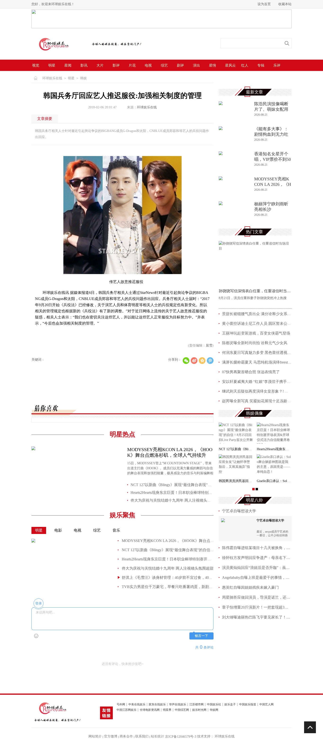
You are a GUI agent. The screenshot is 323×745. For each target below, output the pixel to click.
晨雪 (209, 345)
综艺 (164, 65)
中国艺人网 (266, 704)
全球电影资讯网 (150, 709)
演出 (196, 65)
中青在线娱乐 (136, 704)
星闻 (67, 65)
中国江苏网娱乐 (126, 709)
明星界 (167, 709)
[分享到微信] (186, 360)
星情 (212, 65)
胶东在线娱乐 (157, 704)
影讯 (83, 65)
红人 (244, 65)
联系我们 (141, 736)
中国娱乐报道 (247, 704)
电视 (148, 65)
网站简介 (95, 736)
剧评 (180, 65)
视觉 (35, 65)
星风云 (230, 65)
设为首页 (264, 4)
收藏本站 (285, 4)
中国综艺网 (182, 709)
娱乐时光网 (199, 709)
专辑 (260, 65)
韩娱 (83, 78)
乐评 (276, 65)
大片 (100, 65)
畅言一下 (201, 636)
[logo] (59, 53)
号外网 (121, 704)
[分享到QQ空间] (202, 360)
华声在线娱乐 (177, 704)
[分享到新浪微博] (194, 360)
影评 (116, 65)
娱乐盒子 (230, 704)
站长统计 (157, 736)
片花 (132, 65)
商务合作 (126, 736)
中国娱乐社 (214, 704)
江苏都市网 (196, 704)
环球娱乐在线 (52, 78)
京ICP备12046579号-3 (180, 736)
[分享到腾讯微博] (210, 360)
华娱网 (214, 709)
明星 (51, 65)
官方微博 (110, 736)
